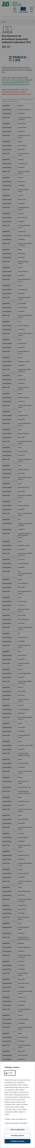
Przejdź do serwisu (17, 1141)
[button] (10, 1073)
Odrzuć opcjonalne (18, 1129)
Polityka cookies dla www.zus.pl (15, 1119)
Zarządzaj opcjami (17, 1135)
